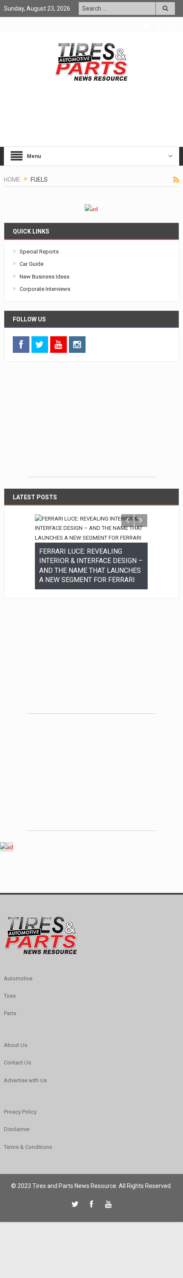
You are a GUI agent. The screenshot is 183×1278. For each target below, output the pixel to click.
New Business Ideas (44, 276)
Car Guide (31, 264)
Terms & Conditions (28, 1165)
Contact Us (17, 1081)
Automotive (18, 997)
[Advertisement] (91, 424)
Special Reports (39, 251)
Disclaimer (17, 1147)
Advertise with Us (25, 1098)
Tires (10, 1014)
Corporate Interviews (45, 289)
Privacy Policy (20, 1130)
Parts (10, 1031)
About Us (15, 1063)
